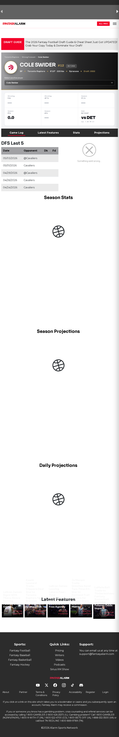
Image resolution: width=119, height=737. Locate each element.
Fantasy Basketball (20, 659)
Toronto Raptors (11, 57)
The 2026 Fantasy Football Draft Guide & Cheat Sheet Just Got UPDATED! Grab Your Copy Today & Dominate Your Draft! (71, 44)
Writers (59, 655)
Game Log (16, 132)
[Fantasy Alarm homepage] (13, 23)
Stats (76, 132)
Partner (23, 692)
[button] (115, 24)
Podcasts (59, 664)
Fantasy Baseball (19, 655)
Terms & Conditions (41, 694)
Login (105, 692)
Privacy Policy (56, 694)
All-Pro (103, 24)
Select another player (13, 78)
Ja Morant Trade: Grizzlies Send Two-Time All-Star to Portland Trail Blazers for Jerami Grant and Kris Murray (81, 594)
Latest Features (48, 132)
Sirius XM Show (59, 669)
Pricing (59, 650)
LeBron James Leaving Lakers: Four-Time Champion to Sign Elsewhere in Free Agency (58, 596)
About (5, 692)
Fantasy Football (20, 650)
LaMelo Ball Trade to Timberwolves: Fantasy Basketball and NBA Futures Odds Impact (104, 598)
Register (90, 692)
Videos (59, 659)
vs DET (88, 117)
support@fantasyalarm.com (96, 654)
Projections (101, 132)
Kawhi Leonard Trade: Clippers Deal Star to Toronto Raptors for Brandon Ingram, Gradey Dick (35, 594)
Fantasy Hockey (20, 664)
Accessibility (75, 692)
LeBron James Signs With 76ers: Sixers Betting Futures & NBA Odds (12, 599)
